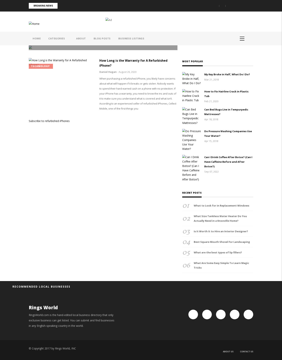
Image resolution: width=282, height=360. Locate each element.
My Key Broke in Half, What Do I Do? (227, 74)
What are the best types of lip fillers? (218, 252)
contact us (246, 351)
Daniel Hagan (108, 72)
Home (37, 38)
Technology (40, 66)
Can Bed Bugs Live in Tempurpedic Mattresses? (226, 112)
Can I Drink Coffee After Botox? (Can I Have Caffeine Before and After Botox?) (228, 161)
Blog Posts (102, 38)
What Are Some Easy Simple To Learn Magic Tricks (221, 265)
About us (228, 351)
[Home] (34, 23)
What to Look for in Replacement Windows (221, 205)
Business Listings (131, 38)
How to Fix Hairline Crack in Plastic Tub (226, 94)
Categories (57, 38)
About (81, 38)
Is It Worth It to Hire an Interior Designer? (221, 231)
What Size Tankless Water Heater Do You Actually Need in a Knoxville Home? (220, 218)
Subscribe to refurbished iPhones (49, 121)
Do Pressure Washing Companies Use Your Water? (228, 133)
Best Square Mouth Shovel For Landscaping (222, 242)
